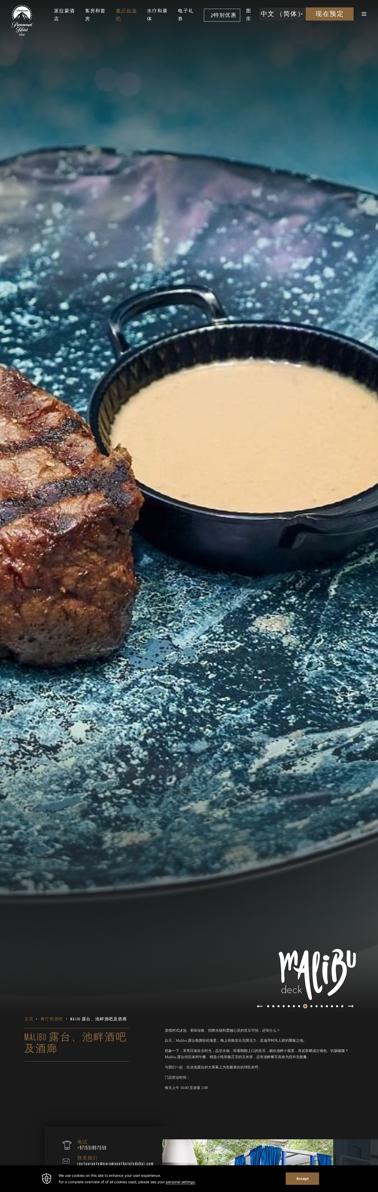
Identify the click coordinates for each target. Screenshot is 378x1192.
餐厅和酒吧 (52, 1019)
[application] (189, 1178)
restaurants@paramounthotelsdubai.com (115, 1164)
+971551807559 (92, 1148)
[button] (260, 1006)
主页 (28, 1019)
